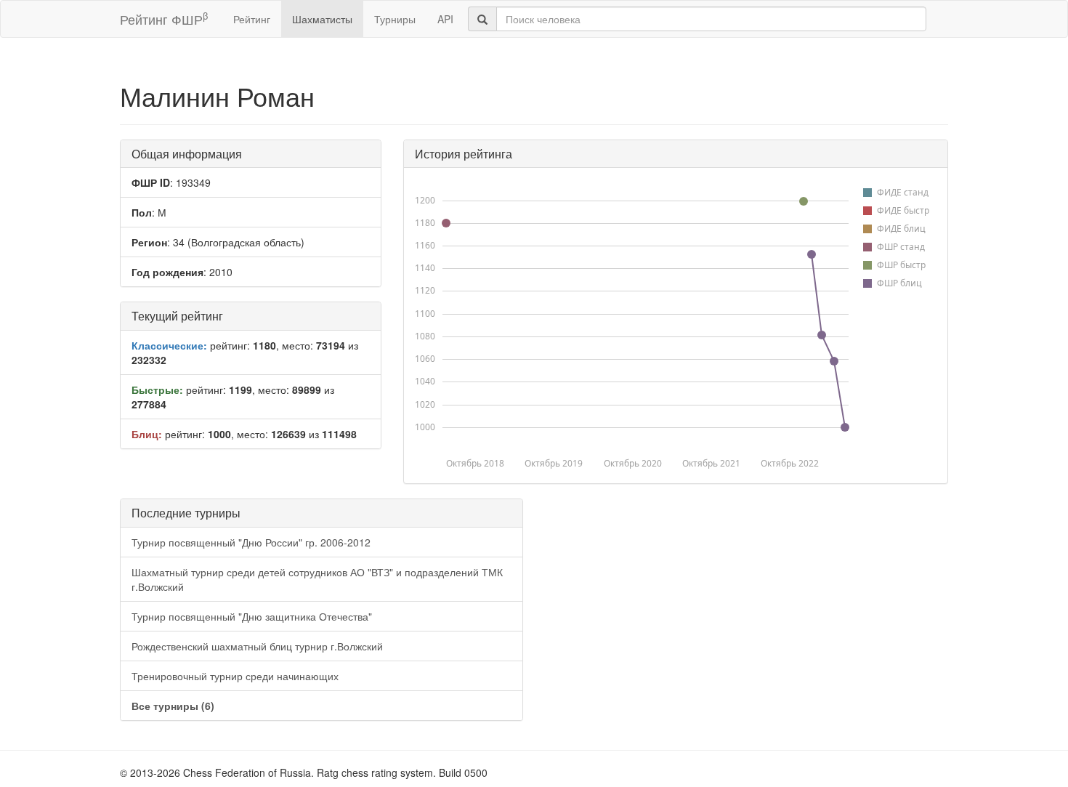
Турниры (395, 19)
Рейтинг (251, 19)
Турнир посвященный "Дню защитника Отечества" (252, 616)
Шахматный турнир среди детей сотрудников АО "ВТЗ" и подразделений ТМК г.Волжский (317, 579)
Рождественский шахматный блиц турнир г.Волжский (257, 646)
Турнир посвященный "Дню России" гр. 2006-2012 (251, 542)
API (445, 19)
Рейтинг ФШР (164, 18)
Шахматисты (322, 19)
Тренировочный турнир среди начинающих (235, 676)
